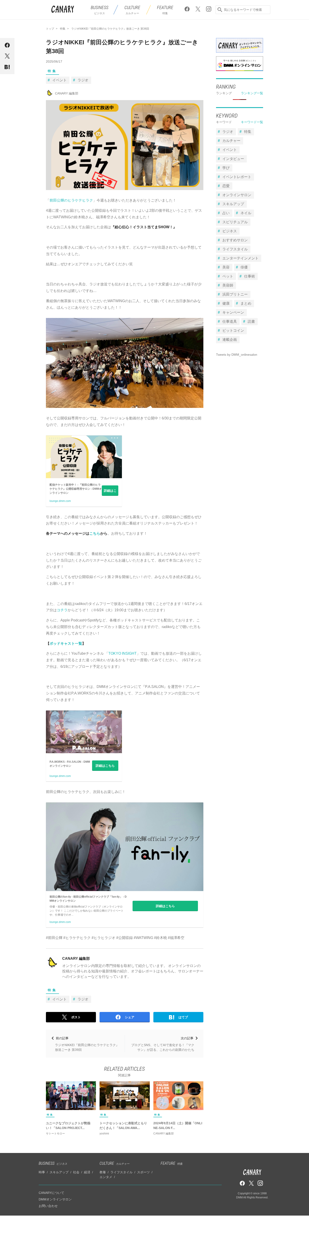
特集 (52, 71)
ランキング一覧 (252, 93)
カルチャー (231, 141)
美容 (226, 267)
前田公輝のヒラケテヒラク (71, 200)
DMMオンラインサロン (55, 1199)
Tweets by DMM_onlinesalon (236, 354)
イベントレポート (236, 177)
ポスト (76, 1017)
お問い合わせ (48, 1206)
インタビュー (233, 159)
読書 (251, 321)
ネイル (245, 213)
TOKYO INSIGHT (122, 653)
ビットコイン (233, 330)
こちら (94, 533)
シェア (129, 1017)
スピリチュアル (235, 222)
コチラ (62, 610)
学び (226, 168)
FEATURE (172, 1163)
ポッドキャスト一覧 (66, 643)
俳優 (244, 267)
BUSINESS (53, 1163)
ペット (227, 276)
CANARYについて (51, 1193)
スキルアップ (233, 204)
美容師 (227, 285)
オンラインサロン (236, 195)
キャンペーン (233, 312)
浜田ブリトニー (235, 294)
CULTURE (114, 1163)
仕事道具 (229, 321)
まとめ (245, 303)
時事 (42, 1172)
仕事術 (249, 276)
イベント (59, 80)
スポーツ (143, 1172)
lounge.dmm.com (60, 501)
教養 (103, 1172)
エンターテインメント (240, 258)
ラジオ (83, 80)
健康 (226, 303)
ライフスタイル (235, 249)
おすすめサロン (235, 240)
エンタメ (106, 1177)
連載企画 (229, 339)
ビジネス (229, 231)
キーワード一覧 (252, 122)
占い (226, 213)
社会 (76, 1172)
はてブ (183, 1017)
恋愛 (226, 186)
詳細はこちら (110, 492)
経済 (87, 1172)
